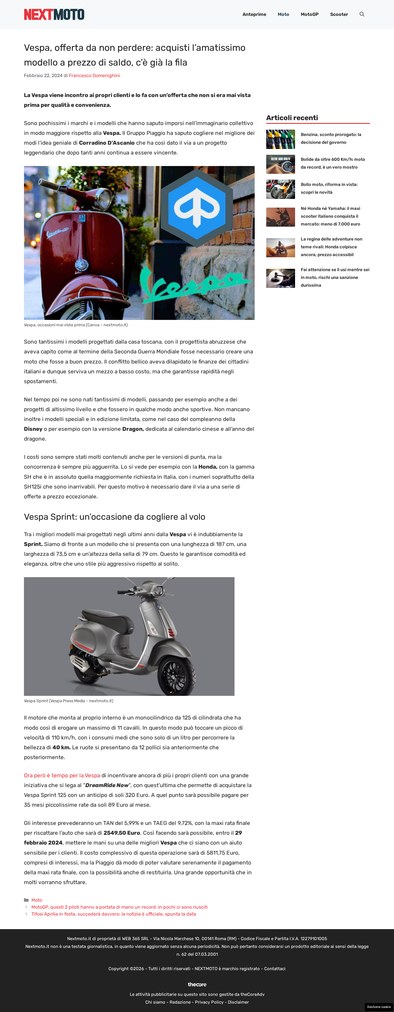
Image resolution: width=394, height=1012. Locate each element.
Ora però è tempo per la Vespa (62, 775)
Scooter (339, 14)
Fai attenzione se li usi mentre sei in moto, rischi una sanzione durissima (335, 277)
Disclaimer (238, 1002)
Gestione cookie (379, 1007)
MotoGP (310, 14)
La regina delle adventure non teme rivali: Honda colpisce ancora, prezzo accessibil (331, 246)
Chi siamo (155, 1002)
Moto (283, 14)
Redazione (180, 1002)
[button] (362, 14)
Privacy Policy (209, 1002)
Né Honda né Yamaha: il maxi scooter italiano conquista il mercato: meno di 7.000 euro (330, 216)
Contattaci (275, 968)
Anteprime (254, 14)
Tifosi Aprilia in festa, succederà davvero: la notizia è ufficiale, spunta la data (113, 914)
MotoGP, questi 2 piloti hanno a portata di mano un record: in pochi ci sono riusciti (119, 907)
